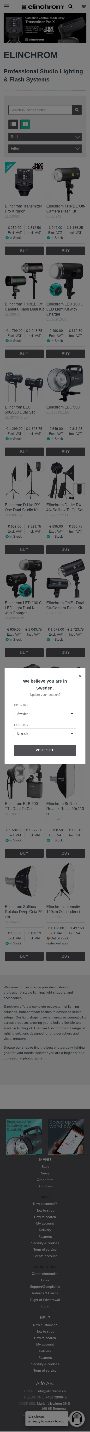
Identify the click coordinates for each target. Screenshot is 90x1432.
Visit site (45, 750)
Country (21, 705)
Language (22, 725)
